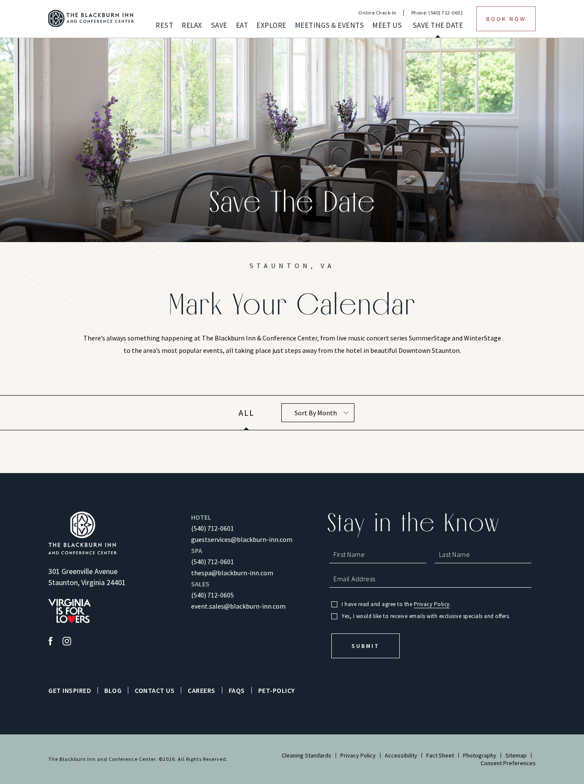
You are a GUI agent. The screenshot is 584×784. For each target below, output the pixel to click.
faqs (237, 690)
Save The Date (438, 26)
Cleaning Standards (306, 755)
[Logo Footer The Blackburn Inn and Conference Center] (82, 533)
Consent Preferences (508, 763)
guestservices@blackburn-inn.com (241, 539)
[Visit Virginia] (69, 611)
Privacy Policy (432, 604)
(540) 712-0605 (212, 595)
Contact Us (154, 690)
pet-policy (276, 690)
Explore (271, 26)
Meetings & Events (329, 26)
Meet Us (387, 26)
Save (219, 26)
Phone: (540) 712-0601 (437, 12)
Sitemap (516, 755)
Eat (242, 26)
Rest (164, 26)
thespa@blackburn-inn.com (232, 572)
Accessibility (401, 755)
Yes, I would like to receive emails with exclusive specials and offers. (426, 616)
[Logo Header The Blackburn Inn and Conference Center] (91, 19)
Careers (201, 690)
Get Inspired (69, 690)
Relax (192, 26)
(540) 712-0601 (212, 528)
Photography (479, 755)
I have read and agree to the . (396, 604)
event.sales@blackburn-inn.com (238, 606)
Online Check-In (377, 12)
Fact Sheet (440, 755)
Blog (112, 690)
